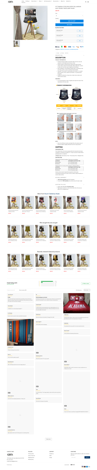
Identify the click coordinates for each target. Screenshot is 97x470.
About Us (63, 1)
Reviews (23, 2)
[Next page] (91, 206)
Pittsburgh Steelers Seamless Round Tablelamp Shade (27, 240)
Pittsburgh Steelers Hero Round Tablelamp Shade (12, 240)
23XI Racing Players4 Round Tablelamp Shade (13, 211)
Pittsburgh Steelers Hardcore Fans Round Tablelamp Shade (55, 240)
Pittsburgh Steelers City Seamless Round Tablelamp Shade (41, 240)
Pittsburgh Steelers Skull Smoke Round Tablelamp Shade (82, 240)
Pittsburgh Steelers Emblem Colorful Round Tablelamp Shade (69, 240)
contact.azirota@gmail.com (12, 461)
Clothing (27, 1)
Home (23, 1)
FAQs (50, 455)
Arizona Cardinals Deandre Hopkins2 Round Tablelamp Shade (41, 211)
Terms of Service (31, 455)
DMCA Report (67, 464)
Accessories (55, 1)
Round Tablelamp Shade (52, 194)
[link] (4, 465)
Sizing (50, 457)
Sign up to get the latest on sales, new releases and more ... (80, 454)
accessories (66, 49)
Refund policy (31, 459)
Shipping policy (31, 457)
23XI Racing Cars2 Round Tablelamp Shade (82, 211)
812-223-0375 (10, 459)
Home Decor (33, 1)
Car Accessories (47, 1)
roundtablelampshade (74, 49)
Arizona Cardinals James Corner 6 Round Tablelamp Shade (68, 211)
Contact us (51, 453)
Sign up (87, 457)
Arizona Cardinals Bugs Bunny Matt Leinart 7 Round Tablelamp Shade (27, 211)
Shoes (40, 1)
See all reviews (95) (10, 284)
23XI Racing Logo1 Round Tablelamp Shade (54, 211)
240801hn (62, 49)
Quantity (57, 18)
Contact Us (68, 1)
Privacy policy (31, 453)
